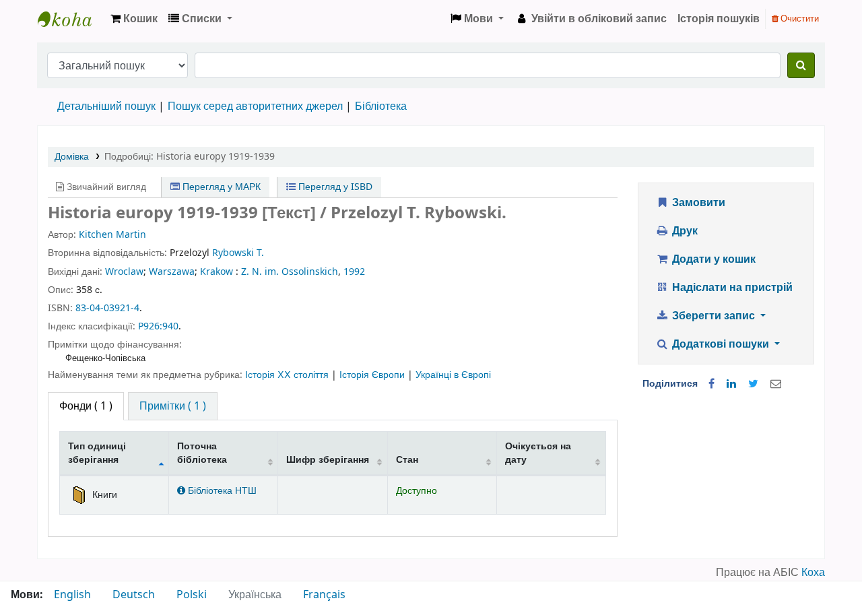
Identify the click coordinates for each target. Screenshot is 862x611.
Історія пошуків (718, 19)
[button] (134, 18)
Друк (683, 231)
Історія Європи (373, 375)
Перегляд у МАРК (220, 187)
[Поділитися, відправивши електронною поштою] (775, 384)
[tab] (173, 406)
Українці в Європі (453, 375)
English (72, 595)
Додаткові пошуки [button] (720, 344)
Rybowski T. (238, 253)
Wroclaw (124, 272)
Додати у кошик (712, 259)
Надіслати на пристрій (731, 288)
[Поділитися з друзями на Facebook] (711, 384)
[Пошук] (801, 65)
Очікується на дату (538, 452)
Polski (191, 595)
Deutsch (133, 595)
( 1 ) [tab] (85, 406)
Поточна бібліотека (202, 452)
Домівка (72, 157)
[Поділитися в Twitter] (753, 384)
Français (324, 595)
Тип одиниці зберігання (97, 452)
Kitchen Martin (112, 235)
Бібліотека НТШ (221, 491)
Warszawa (172, 272)
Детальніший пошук (106, 106)
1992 (354, 272)
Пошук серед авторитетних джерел (255, 106)
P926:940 (158, 326)
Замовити (697, 203)
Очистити (798, 18)
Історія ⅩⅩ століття (288, 375)
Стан (407, 460)
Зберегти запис (713, 316)
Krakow (216, 272)
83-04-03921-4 (107, 308)
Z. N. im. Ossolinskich (289, 272)
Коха (813, 573)
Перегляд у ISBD (334, 187)
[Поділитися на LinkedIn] (731, 384)
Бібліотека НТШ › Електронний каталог (71, 18)
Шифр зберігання (327, 460)
